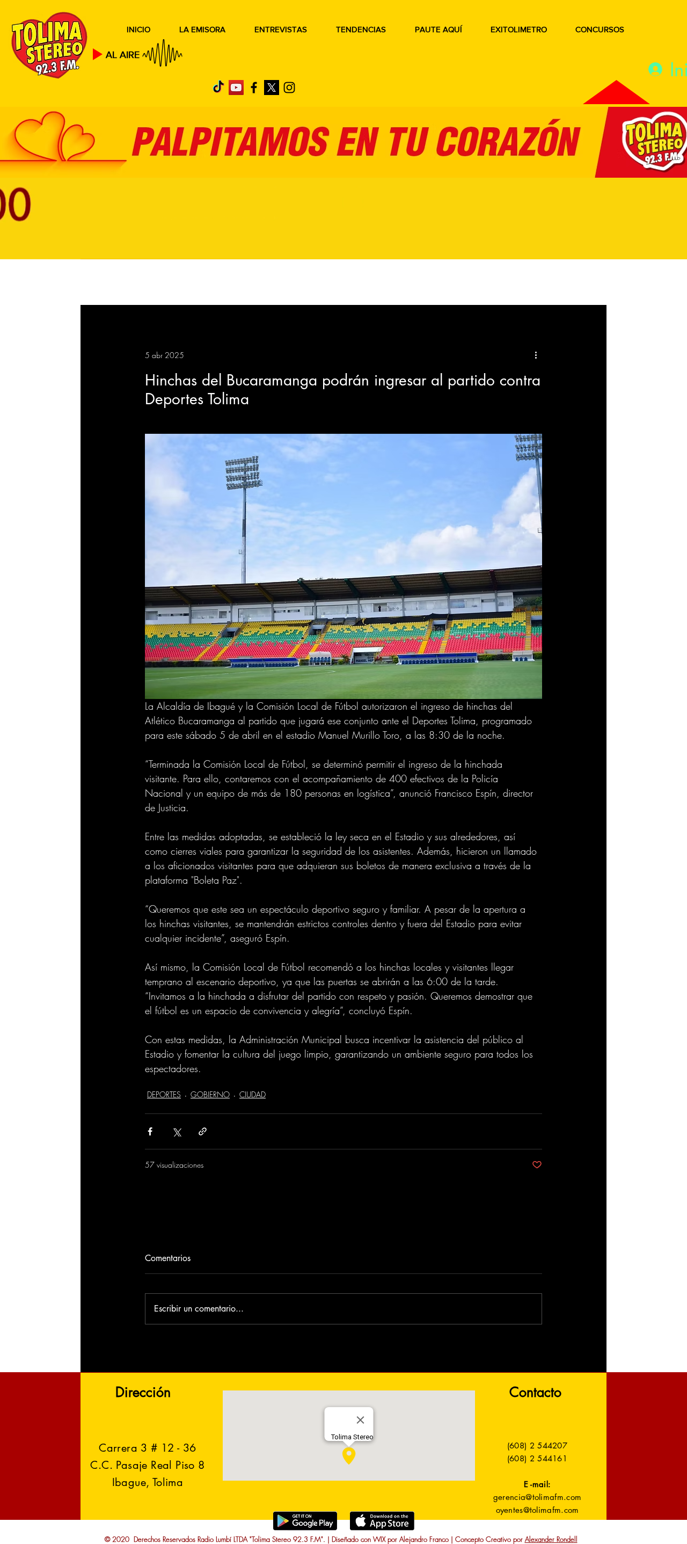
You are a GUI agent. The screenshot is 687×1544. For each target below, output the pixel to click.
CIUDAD (252, 1094)
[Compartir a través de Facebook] (150, 1131)
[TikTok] (218, 87)
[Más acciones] (535, 354)
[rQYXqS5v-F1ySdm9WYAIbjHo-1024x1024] (271, 87)
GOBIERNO (369, 283)
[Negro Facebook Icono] (253, 87)
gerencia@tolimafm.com (537, 1497)
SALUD (175, 283)
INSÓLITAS (443, 283)
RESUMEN (115, 283)
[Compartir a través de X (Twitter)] (176, 1131)
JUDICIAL (301, 283)
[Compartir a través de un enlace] (203, 1131)
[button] (582, 283)
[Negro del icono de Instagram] (289, 87)
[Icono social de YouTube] (236, 87)
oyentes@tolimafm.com (537, 1510)
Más (499, 283)
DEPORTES (236, 283)
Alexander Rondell (551, 1539)
